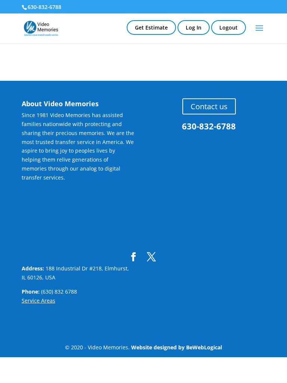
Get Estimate (151, 27)
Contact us (209, 106)
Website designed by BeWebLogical (176, 347)
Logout (228, 27)
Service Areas (38, 300)
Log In (193, 27)
